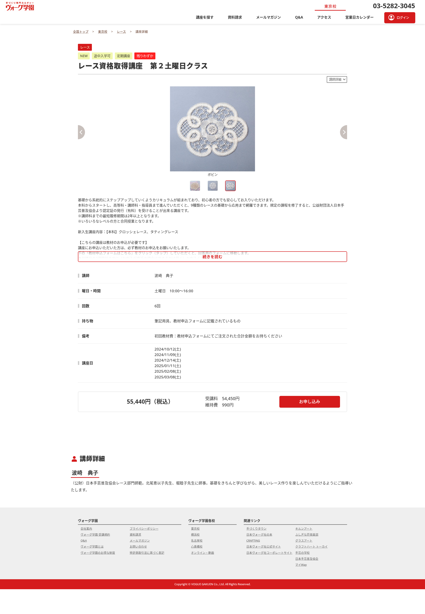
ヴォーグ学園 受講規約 (95, 535)
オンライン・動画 (202, 553)
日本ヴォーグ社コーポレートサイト (269, 553)
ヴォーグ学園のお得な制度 (98, 553)
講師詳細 (335, 79)
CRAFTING (253, 540)
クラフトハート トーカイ (311, 546)
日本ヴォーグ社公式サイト (263, 546)
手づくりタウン (256, 529)
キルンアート (303, 529)
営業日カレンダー (359, 17)
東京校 (195, 529)
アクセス (324, 17)
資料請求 (235, 17)
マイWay (301, 565)
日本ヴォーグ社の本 (259, 535)
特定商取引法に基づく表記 (147, 553)
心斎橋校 (197, 546)
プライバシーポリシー (144, 529)
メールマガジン (268, 17)
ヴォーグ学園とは (92, 546)
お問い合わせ (138, 546)
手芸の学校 (302, 553)
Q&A (299, 17)
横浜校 (195, 535)
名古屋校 (197, 540)
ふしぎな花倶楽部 (306, 535)
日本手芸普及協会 (306, 559)
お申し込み (309, 402)
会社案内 (86, 529)
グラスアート (303, 540)
